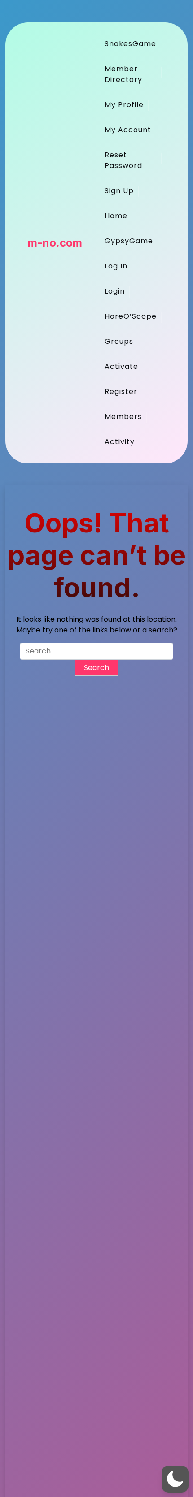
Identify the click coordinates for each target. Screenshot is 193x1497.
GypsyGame (129, 241)
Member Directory (123, 74)
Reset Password (123, 160)
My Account (128, 130)
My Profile (124, 105)
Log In (116, 266)
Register (121, 391)
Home (116, 216)
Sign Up (119, 191)
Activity (120, 442)
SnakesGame (130, 44)
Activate (121, 366)
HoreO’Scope (131, 316)
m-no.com (55, 243)
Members (123, 416)
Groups (119, 341)
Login (115, 291)
